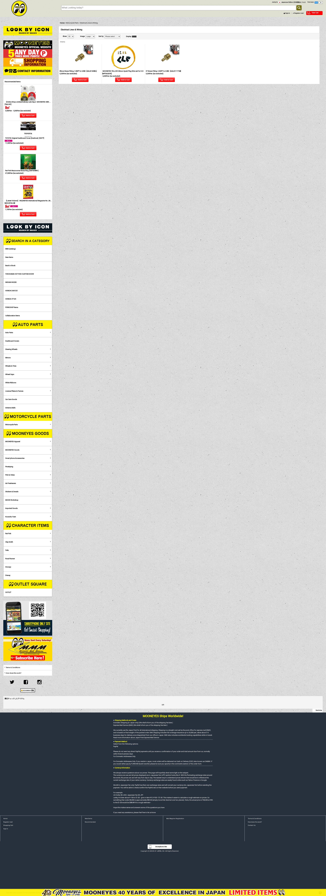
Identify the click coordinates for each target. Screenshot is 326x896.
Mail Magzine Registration (175, 818)
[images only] (135, 36)
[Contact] (27, 71)
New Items (9, 257)
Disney (7, 575)
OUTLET (8, 592)
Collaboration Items (12, 316)
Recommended (90, 822)
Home (5, 818)
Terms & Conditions (13, 667)
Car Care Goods (11, 399)
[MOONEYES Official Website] (27, 45)
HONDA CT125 (10, 299)
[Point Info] (27, 53)
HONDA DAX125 (11, 291)
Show (65, 36)
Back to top (319, 710)
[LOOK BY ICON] (27, 31)
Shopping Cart (8, 825)
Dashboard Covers (12, 341)
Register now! (299, 13)
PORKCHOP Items (11, 307)
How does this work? (13, 673)
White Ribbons (10, 383)
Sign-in (287, 13)
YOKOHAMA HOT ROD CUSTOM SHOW (19, 274)
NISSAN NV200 (10, 282)
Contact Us (251, 825)
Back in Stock (10, 265)
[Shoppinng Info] (27, 62)
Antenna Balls (10, 408)
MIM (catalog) (10, 249)
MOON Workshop (11, 500)
